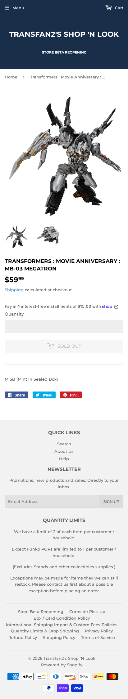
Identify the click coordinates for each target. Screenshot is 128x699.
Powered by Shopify (61, 664)
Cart (118, 7)
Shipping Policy (59, 637)
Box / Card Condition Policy (62, 618)
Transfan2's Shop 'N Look (64, 34)
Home (11, 76)
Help (64, 458)
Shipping (14, 289)
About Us (64, 451)
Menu (18, 7)
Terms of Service (98, 637)
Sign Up (111, 501)
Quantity (14, 314)
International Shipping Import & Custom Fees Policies (61, 624)
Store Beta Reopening (40, 611)
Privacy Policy (99, 630)
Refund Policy (22, 637)
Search (64, 443)
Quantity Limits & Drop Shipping (45, 630)
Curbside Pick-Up (87, 611)
